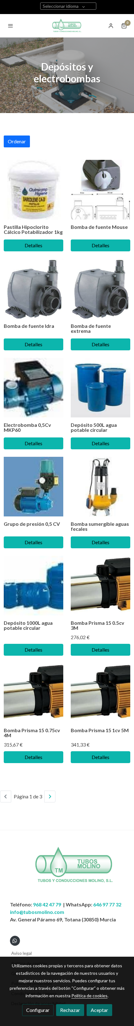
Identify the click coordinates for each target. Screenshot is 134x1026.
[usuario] (111, 25)
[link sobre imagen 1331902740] (100, 190)
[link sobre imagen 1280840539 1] (33, 585)
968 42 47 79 (47, 904)
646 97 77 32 (107, 904)
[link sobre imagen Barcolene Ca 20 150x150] (33, 190)
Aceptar (99, 1010)
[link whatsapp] (14, 940)
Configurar (38, 1010)
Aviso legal (21, 953)
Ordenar (17, 141)
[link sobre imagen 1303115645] (100, 486)
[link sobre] (67, 869)
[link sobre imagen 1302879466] (33, 486)
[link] (67, 25)
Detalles (33, 245)
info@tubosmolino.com (37, 912)
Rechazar (70, 1010)
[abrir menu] (10, 25)
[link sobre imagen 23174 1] (100, 288)
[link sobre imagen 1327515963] (100, 387)
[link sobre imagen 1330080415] (100, 585)
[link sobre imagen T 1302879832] (33, 387)
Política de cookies (89, 995)
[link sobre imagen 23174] (33, 288)
